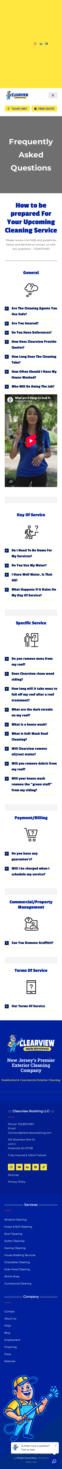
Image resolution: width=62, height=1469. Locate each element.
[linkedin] (41, 43)
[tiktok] (43, 1167)
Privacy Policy (17, 1181)
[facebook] (46, 43)
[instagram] (35, 43)
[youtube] (19, 1167)
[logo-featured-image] (17, 89)
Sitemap (13, 1174)
